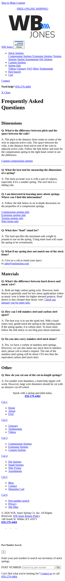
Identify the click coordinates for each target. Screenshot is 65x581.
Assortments (15, 471)
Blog (36, 68)
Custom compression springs (17, 160)
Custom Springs (17, 62)
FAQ (30, 68)
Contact (5, 80)
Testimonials (46, 68)
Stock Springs (16, 53)
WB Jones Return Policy (26, 516)
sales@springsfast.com (16, 263)
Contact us (46, 573)
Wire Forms (14, 467)
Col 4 (4, 455)
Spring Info (14, 65)
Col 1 (4, 402)
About (11, 410)
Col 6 (4, 494)
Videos (12, 68)
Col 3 (4, 437)
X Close (5, 92)
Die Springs (45, 59)
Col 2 (4, 419)
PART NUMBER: (11, 567)
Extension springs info (13, 215)
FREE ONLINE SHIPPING (32, 8)
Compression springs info (15, 212)
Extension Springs (42, 56)
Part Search (14, 71)
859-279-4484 (23, 86)
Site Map (13, 507)
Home (11, 407)
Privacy (12, 503)
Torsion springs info (12, 218)
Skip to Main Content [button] (13, 2)
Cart (10, 74)
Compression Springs (20, 56)
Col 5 (4, 476)
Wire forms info (10, 221)
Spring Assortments (28, 59)
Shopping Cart (16, 489)
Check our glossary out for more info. (28, 301)
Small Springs (16, 464)
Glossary (21, 68)
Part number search (18, 500)
